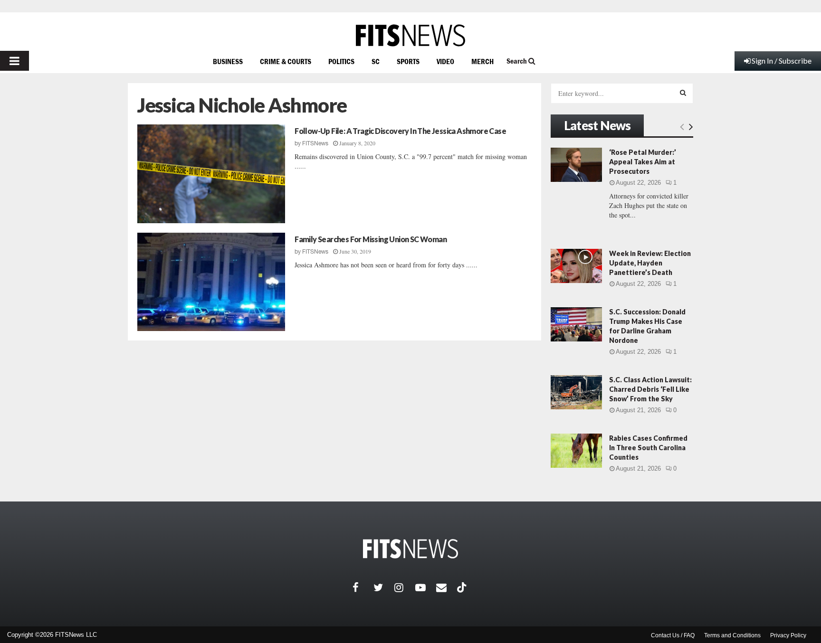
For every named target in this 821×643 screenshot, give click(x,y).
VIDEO (445, 61)
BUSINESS (228, 61)
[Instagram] (404, 587)
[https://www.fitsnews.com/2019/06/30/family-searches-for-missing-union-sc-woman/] (211, 282)
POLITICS (341, 61)
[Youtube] (425, 587)
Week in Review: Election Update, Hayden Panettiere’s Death (650, 262)
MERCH (482, 61)
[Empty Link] (682, 126)
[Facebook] (363, 587)
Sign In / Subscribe (781, 60)
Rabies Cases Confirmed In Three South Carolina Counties (648, 447)
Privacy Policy (788, 635)
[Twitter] (383, 587)
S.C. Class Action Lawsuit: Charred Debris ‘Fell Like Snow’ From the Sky (650, 389)
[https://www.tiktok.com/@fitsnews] (462, 587)
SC (376, 61)
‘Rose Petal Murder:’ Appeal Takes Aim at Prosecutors (642, 161)
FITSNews (315, 143)
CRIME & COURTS (285, 61)
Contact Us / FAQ (673, 635)
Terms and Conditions (732, 635)
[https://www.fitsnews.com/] (410, 35)
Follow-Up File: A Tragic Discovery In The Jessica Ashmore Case (400, 130)
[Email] (446, 587)
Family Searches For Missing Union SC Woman (371, 239)
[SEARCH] (683, 92)
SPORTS (408, 61)
